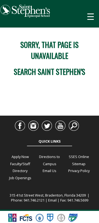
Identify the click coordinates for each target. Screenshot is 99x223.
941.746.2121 (34, 200)
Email (52, 200)
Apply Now (20, 156)
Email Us (49, 170)
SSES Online (79, 156)
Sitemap (79, 163)
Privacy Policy (79, 170)
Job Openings (20, 177)
